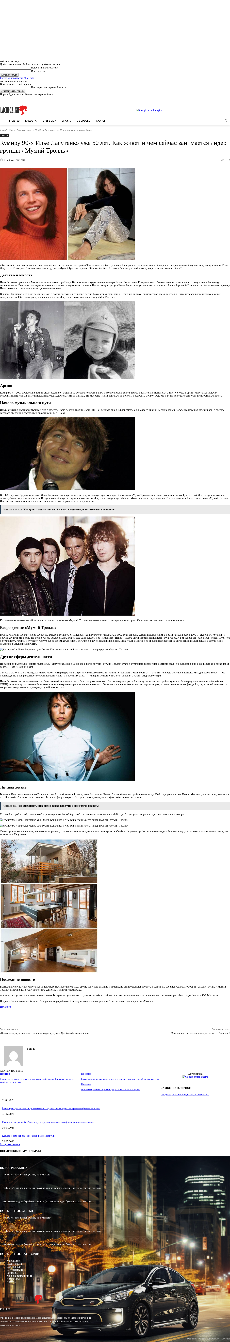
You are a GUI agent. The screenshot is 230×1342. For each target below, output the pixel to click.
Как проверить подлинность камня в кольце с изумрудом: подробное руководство (120, 1079)
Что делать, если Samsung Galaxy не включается (185, 1094)
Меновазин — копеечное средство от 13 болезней (200, 1033)
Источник (5, 1006)
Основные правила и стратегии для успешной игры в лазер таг (110, 1089)
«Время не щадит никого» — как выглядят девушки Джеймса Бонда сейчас (44, 1033)
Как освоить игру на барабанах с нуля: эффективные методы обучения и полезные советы (47, 1122)
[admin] (2, 160)
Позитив (21, 130)
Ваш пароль (38, 71)
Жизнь (12, 130)
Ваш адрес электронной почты (49, 87)
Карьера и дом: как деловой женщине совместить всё (29, 1136)
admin (10, 160)
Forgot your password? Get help (17, 78)
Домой (3, 130)
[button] (226, 121)
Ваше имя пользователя (44, 67)
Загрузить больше (10, 1144)
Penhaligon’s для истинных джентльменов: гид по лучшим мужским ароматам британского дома (51, 1108)
